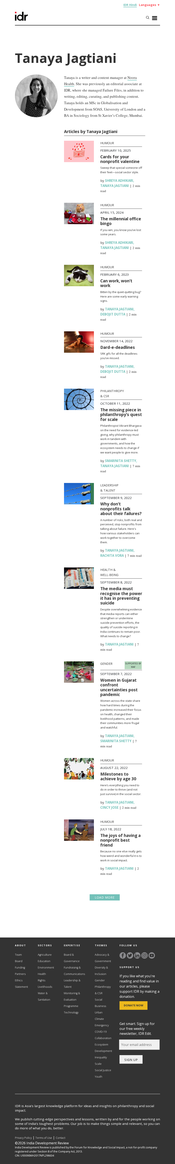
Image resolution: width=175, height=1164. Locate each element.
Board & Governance (72, 958)
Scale (98, 1064)
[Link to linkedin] (137, 955)
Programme (71, 1006)
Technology (71, 1012)
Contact (60, 1138)
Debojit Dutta (112, 314)
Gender (106, 664)
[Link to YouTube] (152, 955)
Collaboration (103, 1038)
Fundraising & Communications (74, 971)
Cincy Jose (109, 807)
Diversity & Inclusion (101, 971)
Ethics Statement (21, 984)
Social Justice (103, 1070)
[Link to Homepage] (21, 19)
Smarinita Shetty (120, 461)
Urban (98, 1012)
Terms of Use (43, 1138)
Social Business (100, 1003)
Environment (46, 967)
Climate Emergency (102, 1022)
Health (42, 974)
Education (44, 961)
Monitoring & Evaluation (72, 996)
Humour (107, 143)
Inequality (101, 1057)
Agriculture (45, 955)
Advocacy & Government (103, 958)
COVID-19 (100, 1032)
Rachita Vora (112, 555)
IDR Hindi (130, 5)
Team (18, 955)
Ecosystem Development (103, 1048)
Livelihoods (45, 987)
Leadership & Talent (72, 984)
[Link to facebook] (123, 955)
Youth (98, 1076)
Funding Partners (20, 971)
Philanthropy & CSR (103, 990)
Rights (41, 980)
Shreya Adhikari (119, 180)
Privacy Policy (23, 1138)
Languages (149, 5)
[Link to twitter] (130, 955)
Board (18, 961)
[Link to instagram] (144, 955)
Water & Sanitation (44, 996)
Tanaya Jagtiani (114, 186)
